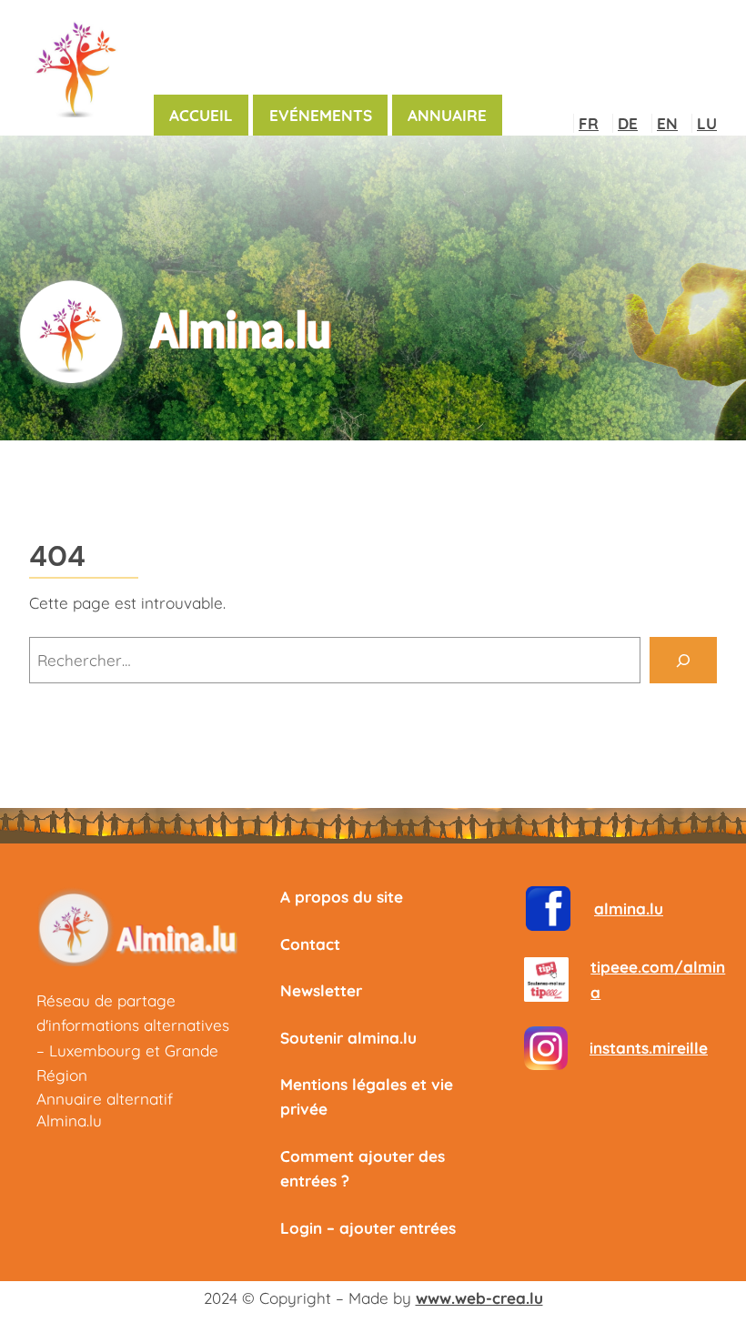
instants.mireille (649, 1047)
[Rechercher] (683, 660)
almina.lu (628, 908)
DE (628, 123)
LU (707, 123)
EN (667, 123)
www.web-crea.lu (479, 1298)
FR (589, 123)
